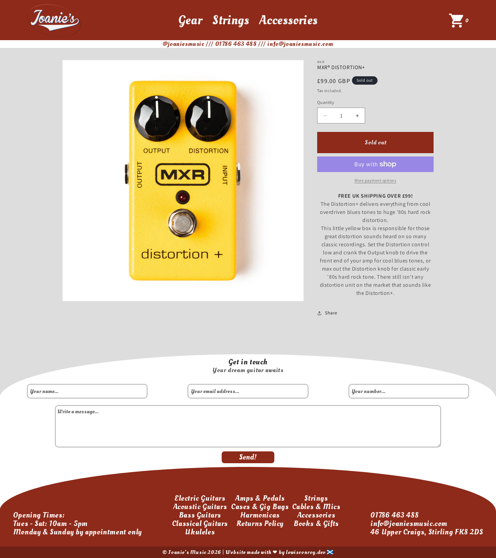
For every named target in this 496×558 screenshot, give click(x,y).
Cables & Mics (316, 506)
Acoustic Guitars (200, 506)
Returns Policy (260, 523)
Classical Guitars (200, 523)
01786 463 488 (394, 515)
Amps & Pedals (259, 498)
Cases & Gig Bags (260, 506)
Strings (230, 20)
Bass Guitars (200, 515)
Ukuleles (200, 532)
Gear (190, 20)
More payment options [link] (375, 180)
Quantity (325, 102)
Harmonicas (260, 515)
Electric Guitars (199, 498)
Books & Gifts (316, 523)
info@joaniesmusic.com (408, 523)
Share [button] (331, 313)
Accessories (288, 20)
